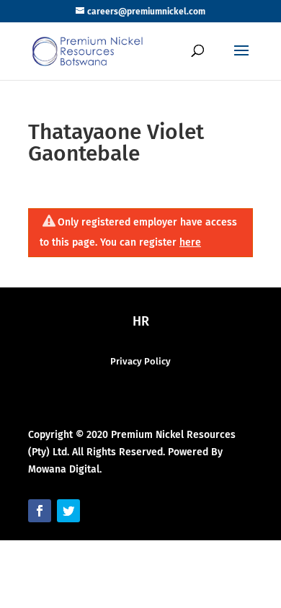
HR (141, 321)
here (190, 242)
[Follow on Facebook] (39, 510)
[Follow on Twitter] (68, 510)
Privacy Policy (140, 361)
